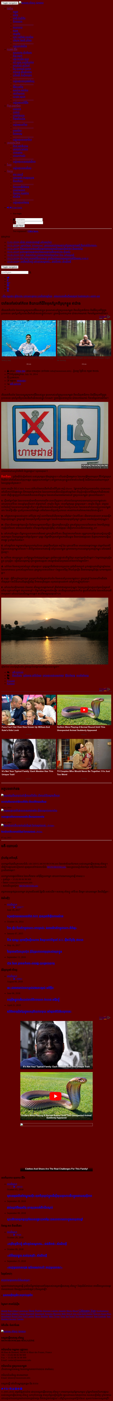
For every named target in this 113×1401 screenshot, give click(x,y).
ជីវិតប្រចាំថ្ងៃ (18, 87)
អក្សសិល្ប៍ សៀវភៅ (21, 65)
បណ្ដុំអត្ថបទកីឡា (20, 124)
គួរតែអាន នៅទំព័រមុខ (32, 675)
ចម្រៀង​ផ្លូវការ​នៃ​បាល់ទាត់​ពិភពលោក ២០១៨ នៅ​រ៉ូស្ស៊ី (33, 999)
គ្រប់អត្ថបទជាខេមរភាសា (53, 675)
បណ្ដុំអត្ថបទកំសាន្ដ (21, 202)
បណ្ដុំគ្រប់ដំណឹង (20, 46)
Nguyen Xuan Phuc (102, 1314)
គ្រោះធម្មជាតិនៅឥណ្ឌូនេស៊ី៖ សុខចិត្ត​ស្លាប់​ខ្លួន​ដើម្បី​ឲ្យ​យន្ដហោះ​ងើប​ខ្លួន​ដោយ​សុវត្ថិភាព (49, 1195)
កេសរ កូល (20, 371)
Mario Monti (72, 1311)
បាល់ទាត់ (17, 109)
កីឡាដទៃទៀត (19, 118)
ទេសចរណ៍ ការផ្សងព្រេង (23, 178)
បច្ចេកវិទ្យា (17, 130)
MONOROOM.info (56, 867)
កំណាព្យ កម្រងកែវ (21, 193)
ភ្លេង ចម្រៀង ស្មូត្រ (21, 59)
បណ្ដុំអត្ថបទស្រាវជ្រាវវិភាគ (24, 161)
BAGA (69, 1314)
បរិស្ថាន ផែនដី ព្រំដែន (22, 40)
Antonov (89, 1316)
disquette (62, 1311)
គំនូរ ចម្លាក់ (17, 56)
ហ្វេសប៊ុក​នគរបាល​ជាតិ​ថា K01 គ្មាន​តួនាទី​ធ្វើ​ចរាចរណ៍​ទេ (35, 916)
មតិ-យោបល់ (15, 384)
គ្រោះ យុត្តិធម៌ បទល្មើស (23, 37)
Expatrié (11, 681)
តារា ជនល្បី (18, 174)
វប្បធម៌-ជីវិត (12, 49)
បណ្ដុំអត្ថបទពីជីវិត (20, 102)
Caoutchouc (23, 1311)
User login (17, 207)
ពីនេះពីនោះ (18, 181)
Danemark (39, 1314)
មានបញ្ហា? (21, 380)
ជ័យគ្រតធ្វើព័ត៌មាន (21, 187)
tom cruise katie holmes (83, 1314)
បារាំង (15, 15)
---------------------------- (23, 24)
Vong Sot (64, 1316)
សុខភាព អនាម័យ (20, 90)
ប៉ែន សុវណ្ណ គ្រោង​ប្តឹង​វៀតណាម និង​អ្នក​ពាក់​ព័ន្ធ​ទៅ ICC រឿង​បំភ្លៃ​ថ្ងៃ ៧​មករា (45, 939)
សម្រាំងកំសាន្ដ (82, 675)
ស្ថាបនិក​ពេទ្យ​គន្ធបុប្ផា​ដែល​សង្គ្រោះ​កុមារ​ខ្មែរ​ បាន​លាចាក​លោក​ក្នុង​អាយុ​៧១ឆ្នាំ (45, 1219)
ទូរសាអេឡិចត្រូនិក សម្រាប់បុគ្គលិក (18, 1295)
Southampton (102, 1311)
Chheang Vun (87, 1310)
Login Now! (19, 226)
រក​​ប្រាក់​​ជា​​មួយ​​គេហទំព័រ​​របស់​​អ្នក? (15, 1280)
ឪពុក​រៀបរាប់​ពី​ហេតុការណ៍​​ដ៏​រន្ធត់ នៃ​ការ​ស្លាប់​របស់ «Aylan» (22, 832)
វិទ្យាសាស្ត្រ (17, 133)
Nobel (72, 1316)
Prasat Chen (17, 1316)
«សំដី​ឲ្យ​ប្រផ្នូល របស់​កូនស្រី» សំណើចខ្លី (27, 1255)
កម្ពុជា (15, 12)
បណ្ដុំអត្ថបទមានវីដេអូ (22, 168)
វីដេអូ (9, 165)
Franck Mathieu (12, 1314)
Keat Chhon (13, 1311)
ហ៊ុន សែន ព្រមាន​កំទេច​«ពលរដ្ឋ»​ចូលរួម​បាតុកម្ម (31, 963)
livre (3, 1314)
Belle (64, 1314)
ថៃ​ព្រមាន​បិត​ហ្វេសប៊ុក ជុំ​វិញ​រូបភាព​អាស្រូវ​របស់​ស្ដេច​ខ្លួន (34, 951)
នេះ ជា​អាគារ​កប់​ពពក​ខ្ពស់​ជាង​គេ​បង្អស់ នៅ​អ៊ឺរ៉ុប (30, 987)
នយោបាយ (18, 27)
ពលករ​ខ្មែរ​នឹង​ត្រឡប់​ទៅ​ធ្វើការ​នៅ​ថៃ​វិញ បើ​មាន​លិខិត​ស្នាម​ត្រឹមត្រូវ (23, 802)
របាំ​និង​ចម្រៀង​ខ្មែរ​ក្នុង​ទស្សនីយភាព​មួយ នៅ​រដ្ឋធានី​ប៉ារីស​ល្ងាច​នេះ (39, 1011)
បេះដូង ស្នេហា (19, 96)
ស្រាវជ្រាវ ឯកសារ (20, 149)
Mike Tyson (54, 1316)
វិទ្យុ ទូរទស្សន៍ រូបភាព (22, 69)
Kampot (11, 683)
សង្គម (15, 30)
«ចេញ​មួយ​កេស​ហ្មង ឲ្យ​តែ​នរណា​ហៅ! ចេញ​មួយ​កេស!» (35, 1267)
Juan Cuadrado (100, 1316)
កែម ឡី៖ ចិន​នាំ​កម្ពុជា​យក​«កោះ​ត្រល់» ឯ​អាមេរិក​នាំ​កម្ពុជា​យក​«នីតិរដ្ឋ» (42, 927)
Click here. (33, 231)
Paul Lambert (28, 1316)
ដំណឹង (10, 8)
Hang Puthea (35, 1310)
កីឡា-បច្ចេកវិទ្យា (14, 106)
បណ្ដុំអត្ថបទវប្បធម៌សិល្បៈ (24, 81)
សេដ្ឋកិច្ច (16, 34)
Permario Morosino (53, 1314)
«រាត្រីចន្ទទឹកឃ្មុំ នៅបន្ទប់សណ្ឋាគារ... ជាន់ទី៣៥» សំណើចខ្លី (37, 1243)
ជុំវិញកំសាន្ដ (70, 675)
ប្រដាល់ (16, 112)
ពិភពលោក (17, 21)
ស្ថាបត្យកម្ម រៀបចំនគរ (22, 52)
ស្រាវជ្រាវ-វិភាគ (13, 143)
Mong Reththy (41, 1316)
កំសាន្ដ (10, 171)
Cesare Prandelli (26, 1313)
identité (4, 1311)
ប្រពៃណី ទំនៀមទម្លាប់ (22, 75)
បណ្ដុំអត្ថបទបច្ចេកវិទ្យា (22, 139)
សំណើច (16, 196)
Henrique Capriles (50, 1311)
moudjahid (6, 1316)
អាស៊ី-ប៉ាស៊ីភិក (19, 18)
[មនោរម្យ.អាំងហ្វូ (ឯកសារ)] (31, 3)
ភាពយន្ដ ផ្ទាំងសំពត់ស (22, 72)
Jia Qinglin (80, 1316)
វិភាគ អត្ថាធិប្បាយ (20, 146)
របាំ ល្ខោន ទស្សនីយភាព (23, 62)
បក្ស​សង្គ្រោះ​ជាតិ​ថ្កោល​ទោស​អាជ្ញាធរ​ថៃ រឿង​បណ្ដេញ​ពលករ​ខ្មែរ (22, 817)
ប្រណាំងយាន (19, 115)
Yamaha (20, 1319)
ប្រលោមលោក (19, 190)
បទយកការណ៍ (19, 155)
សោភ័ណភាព (19, 93)
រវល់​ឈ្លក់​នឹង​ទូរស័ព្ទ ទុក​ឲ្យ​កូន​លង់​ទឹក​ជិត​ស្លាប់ (30, 1207)
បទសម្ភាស (18, 152)
